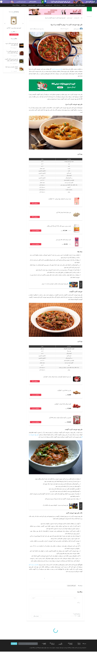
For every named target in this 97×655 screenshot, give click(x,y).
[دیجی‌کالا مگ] (89, 9)
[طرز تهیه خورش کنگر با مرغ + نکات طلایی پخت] (21, 45)
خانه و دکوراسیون (48, 5)
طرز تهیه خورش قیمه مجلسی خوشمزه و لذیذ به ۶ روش (55, 283)
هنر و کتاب (64, 5)
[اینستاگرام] (14, 647)
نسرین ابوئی (76, 28)
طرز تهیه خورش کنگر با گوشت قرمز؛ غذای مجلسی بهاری (11, 60)
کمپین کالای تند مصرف (71, 585)
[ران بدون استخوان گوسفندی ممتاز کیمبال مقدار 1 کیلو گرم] (76, 379)
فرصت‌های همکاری (70, 644)
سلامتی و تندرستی (31, 5)
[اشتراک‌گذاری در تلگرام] (29, 578)
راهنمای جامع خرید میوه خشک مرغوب (11, 67)
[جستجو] (89, 14)
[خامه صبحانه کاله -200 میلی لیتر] (76, 242)
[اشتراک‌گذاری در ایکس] (34, 578)
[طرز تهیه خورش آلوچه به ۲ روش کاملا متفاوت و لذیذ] (21, 53)
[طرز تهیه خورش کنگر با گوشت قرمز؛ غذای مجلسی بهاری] (21, 61)
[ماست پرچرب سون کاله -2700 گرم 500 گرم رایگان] (76, 228)
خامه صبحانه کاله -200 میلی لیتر (63, 239)
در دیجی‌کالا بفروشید (52, 644)
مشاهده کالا (35, 203)
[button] (47, 578)
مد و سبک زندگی (57, 5)
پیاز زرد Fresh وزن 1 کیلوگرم (64, 390)
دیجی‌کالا (84, 643)
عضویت (14, 643)
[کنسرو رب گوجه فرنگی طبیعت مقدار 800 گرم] (76, 419)
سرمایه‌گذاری (23, 5)
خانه (81, 17)
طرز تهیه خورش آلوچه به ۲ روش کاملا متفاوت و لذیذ (12, 52)
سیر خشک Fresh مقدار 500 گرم (63, 212)
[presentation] (23, 23)
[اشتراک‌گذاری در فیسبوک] (37, 578)
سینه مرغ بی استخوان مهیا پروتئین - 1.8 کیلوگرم (60, 198)
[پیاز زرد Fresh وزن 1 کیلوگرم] (76, 392)
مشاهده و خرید (35, 230)
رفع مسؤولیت (60, 644)
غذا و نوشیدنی (76, 17)
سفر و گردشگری (40, 5)
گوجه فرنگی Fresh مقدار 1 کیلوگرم (63, 404)
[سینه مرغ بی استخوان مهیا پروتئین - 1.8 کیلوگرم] (76, 201)
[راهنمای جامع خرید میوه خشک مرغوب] (21, 69)
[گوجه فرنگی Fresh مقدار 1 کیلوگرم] (76, 406)
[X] (16, 647)
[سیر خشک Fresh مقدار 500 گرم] (76, 214)
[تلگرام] (11, 647)
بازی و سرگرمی (71, 5)
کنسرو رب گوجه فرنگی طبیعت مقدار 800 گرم (60, 417)
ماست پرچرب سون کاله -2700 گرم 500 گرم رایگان (59, 226)
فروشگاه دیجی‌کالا (16, 5)
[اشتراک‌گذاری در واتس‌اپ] (32, 578)
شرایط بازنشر (79, 644)
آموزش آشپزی (69, 17)
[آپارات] (19, 647)
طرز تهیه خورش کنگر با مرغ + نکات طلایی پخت (11, 44)
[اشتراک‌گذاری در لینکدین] (39, 578)
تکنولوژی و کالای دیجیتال (80, 5)
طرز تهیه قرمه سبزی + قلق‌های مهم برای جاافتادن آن (55, 505)
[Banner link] (48, 1)
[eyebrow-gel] (55, 12)
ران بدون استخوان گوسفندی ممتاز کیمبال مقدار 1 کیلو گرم (57, 376)
